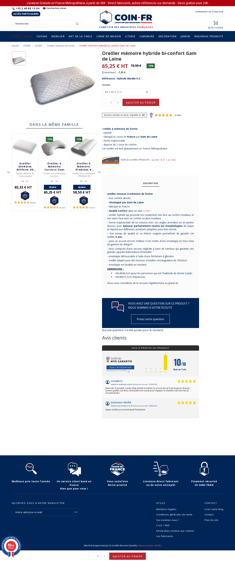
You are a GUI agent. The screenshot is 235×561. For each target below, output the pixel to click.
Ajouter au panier (141, 102)
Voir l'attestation (120, 367)
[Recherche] (77, 23)
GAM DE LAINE (164, 159)
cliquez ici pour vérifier (149, 545)
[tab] (150, 183)
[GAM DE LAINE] (110, 160)
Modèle (106, 84)
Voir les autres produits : (136, 159)
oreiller (146, 210)
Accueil (15, 45)
